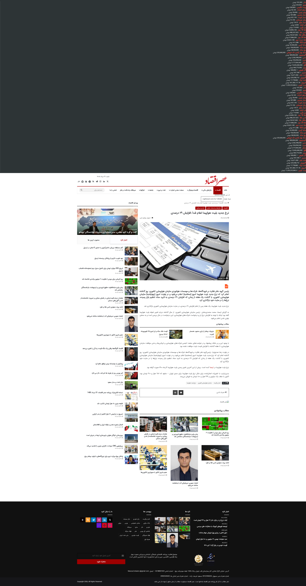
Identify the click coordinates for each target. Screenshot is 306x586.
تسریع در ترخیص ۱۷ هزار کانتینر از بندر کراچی (107, 414)
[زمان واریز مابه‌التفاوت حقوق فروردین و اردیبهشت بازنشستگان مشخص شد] (184, 424)
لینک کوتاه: (227, 199)
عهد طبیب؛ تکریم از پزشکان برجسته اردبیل (108, 258)
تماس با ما (113, 190)
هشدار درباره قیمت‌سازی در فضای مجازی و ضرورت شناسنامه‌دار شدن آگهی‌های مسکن (155, 436)
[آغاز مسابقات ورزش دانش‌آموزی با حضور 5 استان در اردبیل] (131, 250)
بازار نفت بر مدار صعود (115, 382)
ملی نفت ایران (124, 535)
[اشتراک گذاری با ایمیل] (181, 392)
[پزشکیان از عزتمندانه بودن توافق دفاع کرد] (131, 366)
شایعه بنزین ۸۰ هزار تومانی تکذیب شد (110, 403)
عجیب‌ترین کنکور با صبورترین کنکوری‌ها (154, 472)
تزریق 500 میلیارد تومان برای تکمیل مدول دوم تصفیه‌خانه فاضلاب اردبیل (101, 269)
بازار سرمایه (126, 519)
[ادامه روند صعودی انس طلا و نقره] (215, 452)
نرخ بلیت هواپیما (191, 383)
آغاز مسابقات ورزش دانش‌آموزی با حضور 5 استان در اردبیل (103, 247)
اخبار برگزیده (217, 383)
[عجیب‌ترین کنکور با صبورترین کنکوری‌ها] (153, 457)
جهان (119, 523)
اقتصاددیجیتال (193, 190)
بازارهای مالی (207, 190)
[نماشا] (82, 181)
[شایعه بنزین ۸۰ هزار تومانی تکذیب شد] (131, 406)
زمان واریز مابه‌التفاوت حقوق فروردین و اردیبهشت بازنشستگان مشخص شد (185, 435)
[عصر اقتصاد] (215, 180)
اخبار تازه (124, 240)
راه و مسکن (200, 208)
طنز (136, 531)
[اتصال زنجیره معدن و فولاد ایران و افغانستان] (131, 427)
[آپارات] (86, 181)
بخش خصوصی (135, 523)
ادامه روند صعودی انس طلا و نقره (217, 462)
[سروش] (89, 181)
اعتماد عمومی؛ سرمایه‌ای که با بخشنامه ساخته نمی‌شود (185, 484)
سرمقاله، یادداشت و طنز (128, 190)
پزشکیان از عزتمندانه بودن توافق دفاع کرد (109, 363)
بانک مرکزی (146, 523)
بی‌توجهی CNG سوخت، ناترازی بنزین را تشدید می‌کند (105, 446)
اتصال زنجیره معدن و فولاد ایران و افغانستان (108, 424)
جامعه (151, 190)
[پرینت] (175, 392)
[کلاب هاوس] (79, 181)
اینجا (211, 367)
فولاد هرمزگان (146, 535)
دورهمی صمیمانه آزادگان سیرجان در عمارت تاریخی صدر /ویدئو (110, 232)
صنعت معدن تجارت (177, 190)
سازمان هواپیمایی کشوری (205, 383)
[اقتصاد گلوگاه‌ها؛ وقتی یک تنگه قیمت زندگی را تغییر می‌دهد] (131, 354)
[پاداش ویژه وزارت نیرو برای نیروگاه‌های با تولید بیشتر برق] (131, 459)
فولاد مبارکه (128, 531)
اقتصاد (218, 190)
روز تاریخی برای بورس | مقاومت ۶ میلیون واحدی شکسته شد (217, 433)
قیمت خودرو (135, 535)
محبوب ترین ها (93, 240)
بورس (126, 523)
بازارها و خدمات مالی (214, 208)
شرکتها (142, 190)
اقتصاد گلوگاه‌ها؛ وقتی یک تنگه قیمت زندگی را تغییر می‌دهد (102, 348)
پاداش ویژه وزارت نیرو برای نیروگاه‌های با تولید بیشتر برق (103, 456)
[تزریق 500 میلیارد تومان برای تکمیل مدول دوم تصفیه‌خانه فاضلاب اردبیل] (131, 271)
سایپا (136, 527)
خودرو (148, 527)
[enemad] (211, 565)
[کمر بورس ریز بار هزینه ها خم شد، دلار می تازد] (131, 375)
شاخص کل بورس (145, 531)
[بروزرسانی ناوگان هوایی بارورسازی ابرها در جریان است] (131, 438)
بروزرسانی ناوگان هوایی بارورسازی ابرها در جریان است (104, 435)
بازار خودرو (136, 519)
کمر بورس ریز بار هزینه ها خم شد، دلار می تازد (107, 373)
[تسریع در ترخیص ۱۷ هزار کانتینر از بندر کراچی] (131, 417)
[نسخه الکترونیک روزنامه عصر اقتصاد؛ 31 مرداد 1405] (131, 396)
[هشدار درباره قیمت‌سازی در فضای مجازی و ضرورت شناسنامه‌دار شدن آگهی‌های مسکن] (153, 424)
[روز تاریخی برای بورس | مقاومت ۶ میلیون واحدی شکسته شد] (215, 423)
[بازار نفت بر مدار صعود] (131, 385)
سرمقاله (129, 527)
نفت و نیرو (162, 190)
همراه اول (147, 539)
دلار (142, 527)
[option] (107, 222)
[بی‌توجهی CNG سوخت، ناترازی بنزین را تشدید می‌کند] (131, 449)
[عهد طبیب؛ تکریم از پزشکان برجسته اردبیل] (131, 261)
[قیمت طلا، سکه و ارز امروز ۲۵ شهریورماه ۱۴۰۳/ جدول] (175, 334)
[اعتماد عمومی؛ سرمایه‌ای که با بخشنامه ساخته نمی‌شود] (184, 463)
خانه (225, 190)
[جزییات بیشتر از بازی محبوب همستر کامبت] (222, 334)
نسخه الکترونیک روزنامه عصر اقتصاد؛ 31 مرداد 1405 (105, 392)
